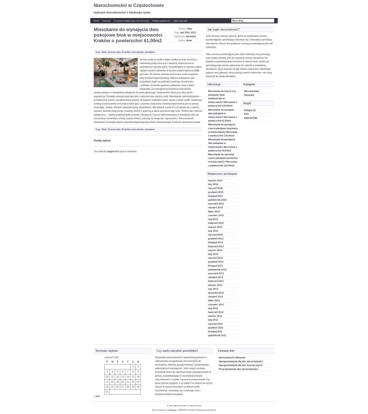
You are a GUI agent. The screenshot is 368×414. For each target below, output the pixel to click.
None (189, 40)
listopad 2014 (215, 242)
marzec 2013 (215, 285)
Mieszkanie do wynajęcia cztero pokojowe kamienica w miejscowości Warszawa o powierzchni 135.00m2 (223, 130)
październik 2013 (217, 269)
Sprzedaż (191, 36)
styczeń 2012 (215, 324)
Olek (189, 28)
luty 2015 (213, 231)
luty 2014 (213, 254)
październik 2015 (217, 200)
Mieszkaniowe (251, 91)
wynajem (150, 52)
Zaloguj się (250, 110)
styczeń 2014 (215, 258)
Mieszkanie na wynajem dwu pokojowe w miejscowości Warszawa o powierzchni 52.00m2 (222, 115)
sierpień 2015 (215, 207)
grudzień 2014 (215, 238)
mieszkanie (137, 52)
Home (96, 21)
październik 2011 (217, 335)
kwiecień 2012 (216, 312)
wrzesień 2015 (216, 203)
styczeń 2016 (215, 188)
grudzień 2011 (215, 327)
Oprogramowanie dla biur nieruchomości (241, 361)
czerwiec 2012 (216, 304)
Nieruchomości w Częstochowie (129, 5)
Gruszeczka (114, 52)
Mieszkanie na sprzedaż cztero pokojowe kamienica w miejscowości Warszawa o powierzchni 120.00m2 (223, 160)
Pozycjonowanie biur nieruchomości (238, 369)
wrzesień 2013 (216, 273)
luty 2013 (213, 289)
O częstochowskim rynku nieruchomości (131, 21)
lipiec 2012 (214, 300)
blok (104, 52)
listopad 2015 (215, 196)
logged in (112, 151)
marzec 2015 (215, 227)
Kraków (126, 52)
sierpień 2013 (215, 277)
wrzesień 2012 (216, 293)
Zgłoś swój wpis (180, 21)
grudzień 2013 (215, 261)
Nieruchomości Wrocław (232, 357)
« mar (97, 396)
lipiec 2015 (214, 211)
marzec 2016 (215, 180)
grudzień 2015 (215, 192)
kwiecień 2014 (216, 246)
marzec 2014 (215, 250)
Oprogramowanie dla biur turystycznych (240, 365)
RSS (246, 114)
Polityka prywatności (161, 21)
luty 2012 (213, 320)
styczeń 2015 (215, 234)
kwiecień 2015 (216, 223)
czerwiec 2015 (216, 215)
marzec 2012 (215, 316)
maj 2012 (213, 308)
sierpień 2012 (215, 296)
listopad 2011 (215, 331)
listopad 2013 (215, 265)
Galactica (106, 21)
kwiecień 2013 (216, 281)
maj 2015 (213, 219)
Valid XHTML (251, 118)
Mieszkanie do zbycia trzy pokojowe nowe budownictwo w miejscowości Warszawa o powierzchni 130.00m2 (222, 98)
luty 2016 (213, 184)
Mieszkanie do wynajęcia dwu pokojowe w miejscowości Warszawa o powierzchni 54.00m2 (222, 145)
